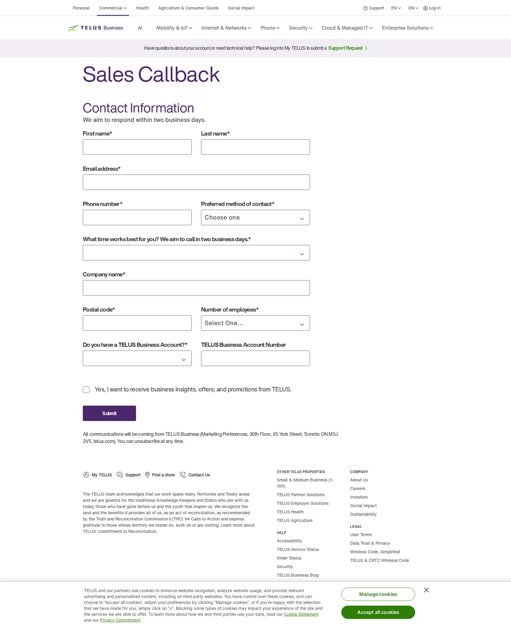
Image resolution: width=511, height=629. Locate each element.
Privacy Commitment (120, 619)
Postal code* (99, 309)
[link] (140, 28)
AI (140, 27)
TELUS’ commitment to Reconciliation (119, 531)
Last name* (215, 133)
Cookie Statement (301, 614)
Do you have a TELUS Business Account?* (135, 344)
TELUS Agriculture (295, 520)
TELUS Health (290, 512)
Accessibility (289, 541)
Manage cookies (378, 594)
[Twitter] (145, 550)
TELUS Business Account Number (243, 344)
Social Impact (241, 8)
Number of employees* (229, 309)
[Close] (426, 589)
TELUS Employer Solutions (303, 503)
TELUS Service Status (298, 549)
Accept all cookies (378, 612)
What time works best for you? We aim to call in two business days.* (167, 239)
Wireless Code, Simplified (375, 552)
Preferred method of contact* (237, 203)
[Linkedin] (127, 550)
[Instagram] (92, 550)
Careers (357, 488)
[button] (174, 28)
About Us (359, 480)
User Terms (361, 534)
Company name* (104, 274)
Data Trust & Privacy (370, 543)
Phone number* (102, 203)
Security (285, 566)
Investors (359, 497)
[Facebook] (109, 550)
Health (142, 8)
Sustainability (363, 514)
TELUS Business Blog (297, 575)
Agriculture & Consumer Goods (188, 8)
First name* (97, 133)
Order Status (289, 558)
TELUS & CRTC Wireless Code (379, 560)
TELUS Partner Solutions (300, 494)
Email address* (102, 168)
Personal (81, 8)
